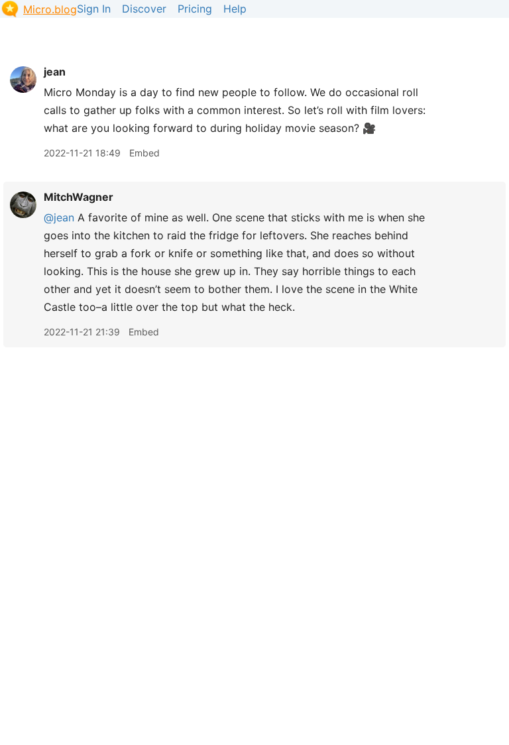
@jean (59, 217)
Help (235, 8)
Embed (144, 152)
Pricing (195, 8)
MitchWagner (78, 196)
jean (55, 71)
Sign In (94, 8)
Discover (144, 8)
